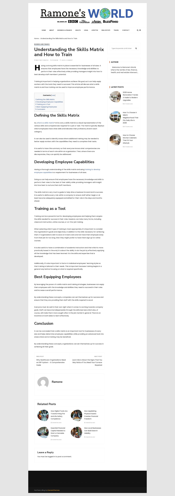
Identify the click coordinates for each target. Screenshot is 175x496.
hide (53, 95)
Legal (86, 30)
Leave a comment (67, 60)
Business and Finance (42, 44)
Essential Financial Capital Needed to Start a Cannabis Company (58, 432)
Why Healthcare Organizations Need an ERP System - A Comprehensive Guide (51, 362)
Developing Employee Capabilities (49, 102)
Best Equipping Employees (46, 107)
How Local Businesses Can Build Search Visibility (92, 430)
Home (44, 30)
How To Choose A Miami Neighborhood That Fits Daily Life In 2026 (130, 117)
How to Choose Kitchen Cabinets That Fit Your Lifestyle (130, 139)
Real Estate (106, 30)
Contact (125, 30)
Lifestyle (95, 30)
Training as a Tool (42, 104)
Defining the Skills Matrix (44, 99)
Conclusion (40, 109)
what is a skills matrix (45, 123)
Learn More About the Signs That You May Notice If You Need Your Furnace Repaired (87, 362)
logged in (51, 456)
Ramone (55, 60)
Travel (116, 30)
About (51, 30)
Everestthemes (54, 490)
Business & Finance (64, 30)
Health (78, 30)
